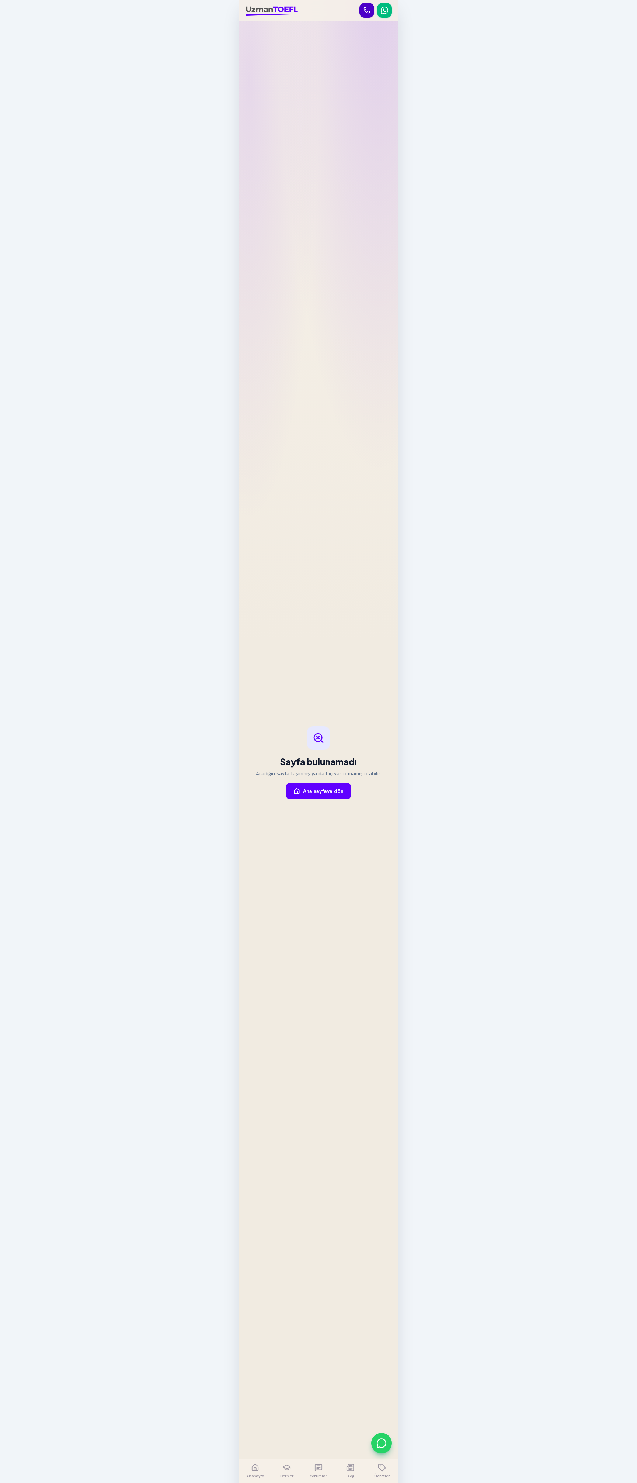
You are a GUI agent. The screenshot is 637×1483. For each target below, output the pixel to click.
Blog (350, 1476)
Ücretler (382, 1476)
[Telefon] (366, 10)
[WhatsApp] (384, 10)
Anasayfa (255, 1476)
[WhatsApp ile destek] (381, 1443)
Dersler (287, 1476)
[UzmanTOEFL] (272, 10)
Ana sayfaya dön (323, 791)
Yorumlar (318, 1476)
